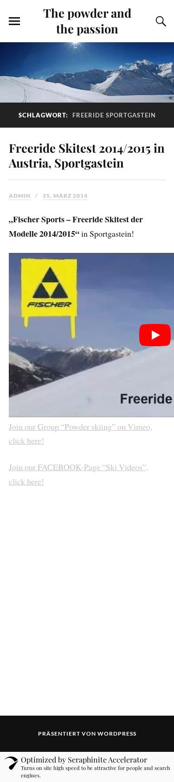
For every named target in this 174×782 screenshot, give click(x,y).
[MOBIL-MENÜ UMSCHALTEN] (14, 21)
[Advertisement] (87, 602)
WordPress (116, 733)
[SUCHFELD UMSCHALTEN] (159, 21)
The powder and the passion (87, 20)
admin (20, 195)
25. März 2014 (65, 195)
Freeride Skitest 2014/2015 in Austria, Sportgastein (87, 155)
